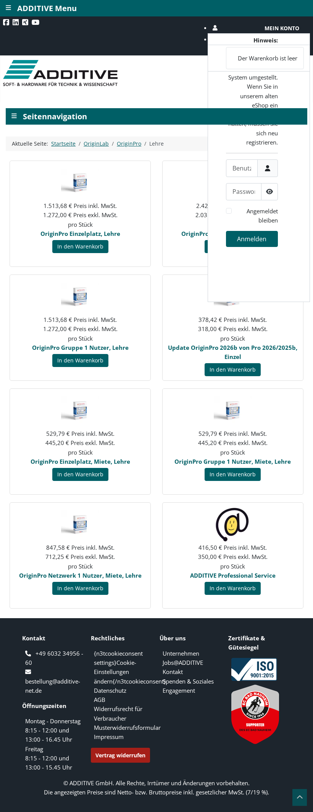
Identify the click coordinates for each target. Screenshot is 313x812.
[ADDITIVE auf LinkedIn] (16, 22)
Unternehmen (181, 653)
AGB (99, 699)
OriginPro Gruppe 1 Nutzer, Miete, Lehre (232, 461)
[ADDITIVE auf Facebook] (7, 22)
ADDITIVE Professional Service (233, 575)
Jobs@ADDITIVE (183, 662)
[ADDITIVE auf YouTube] (36, 22)
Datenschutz (110, 690)
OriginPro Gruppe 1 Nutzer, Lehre (80, 347)
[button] (259, 28)
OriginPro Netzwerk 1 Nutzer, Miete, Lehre (80, 575)
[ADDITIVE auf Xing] (26, 22)
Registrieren (256, 295)
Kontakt (173, 672)
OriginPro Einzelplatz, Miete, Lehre (80, 461)
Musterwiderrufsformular (127, 727)
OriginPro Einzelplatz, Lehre (80, 233)
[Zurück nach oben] (299, 797)
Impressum (109, 737)
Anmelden (251, 239)
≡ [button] (14, 115)
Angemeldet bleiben (262, 215)
